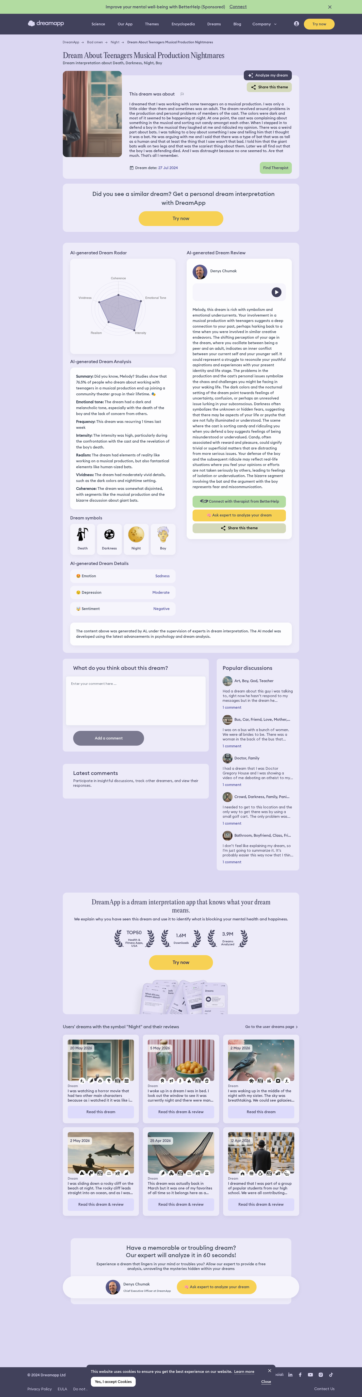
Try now (319, 24)
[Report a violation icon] (182, 94)
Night (115, 42)
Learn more (244, 1371)
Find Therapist (275, 167)
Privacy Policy (39, 1389)
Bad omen (95, 42)
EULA (62, 1389)
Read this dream (100, 1111)
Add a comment (109, 738)
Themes (152, 24)
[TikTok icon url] (331, 1374)
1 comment (232, 707)
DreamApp (71, 42)
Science (98, 24)
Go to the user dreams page (269, 1026)
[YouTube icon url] (310, 1374)
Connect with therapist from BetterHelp (244, 501)
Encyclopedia (183, 24)
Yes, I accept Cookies (113, 1381)
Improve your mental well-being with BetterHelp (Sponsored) (165, 7)
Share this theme (273, 87)
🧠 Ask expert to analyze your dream (239, 515)
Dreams (214, 24)
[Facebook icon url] (300, 1374)
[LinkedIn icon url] (290, 1374)
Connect (238, 6)
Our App (125, 24)
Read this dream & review (181, 1111)
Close (266, 1381)
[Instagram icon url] (320, 1374)
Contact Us (324, 1388)
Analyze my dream (271, 75)
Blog (237, 24)
